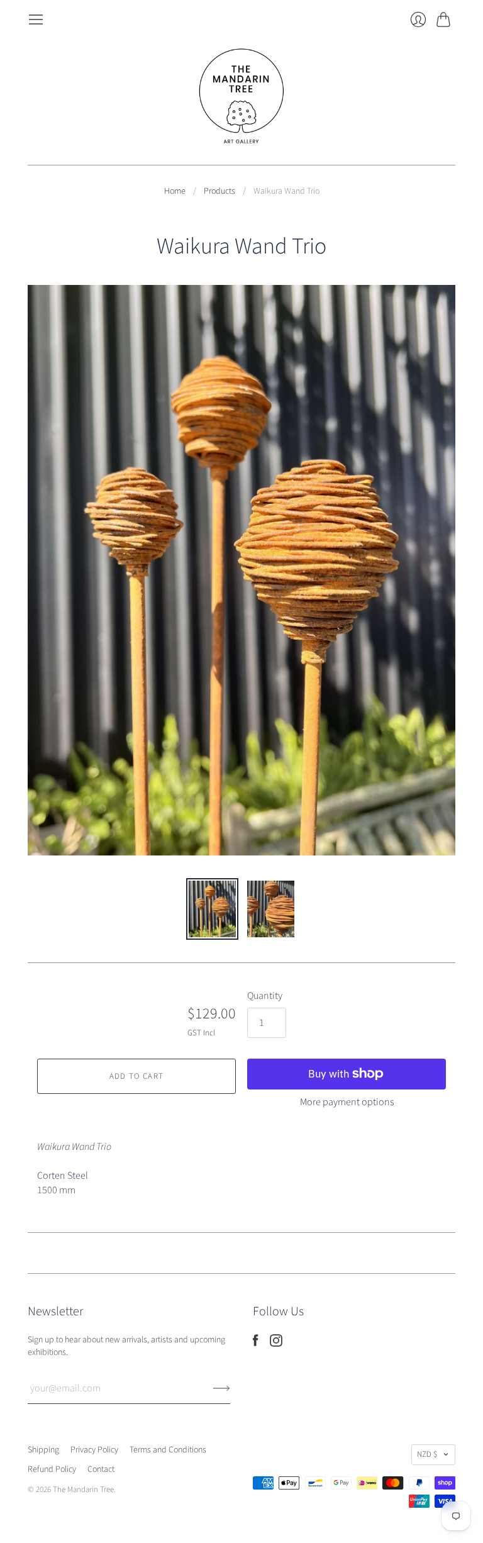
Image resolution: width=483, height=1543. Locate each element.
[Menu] (36, 19)
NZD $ (427, 1454)
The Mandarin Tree (83, 1489)
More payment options (347, 1102)
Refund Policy (52, 1469)
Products (219, 192)
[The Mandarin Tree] (241, 96)
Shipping (43, 1450)
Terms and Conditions (168, 1450)
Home (175, 192)
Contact (100, 1469)
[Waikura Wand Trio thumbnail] (212, 909)
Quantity (264, 996)
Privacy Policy (94, 1450)
